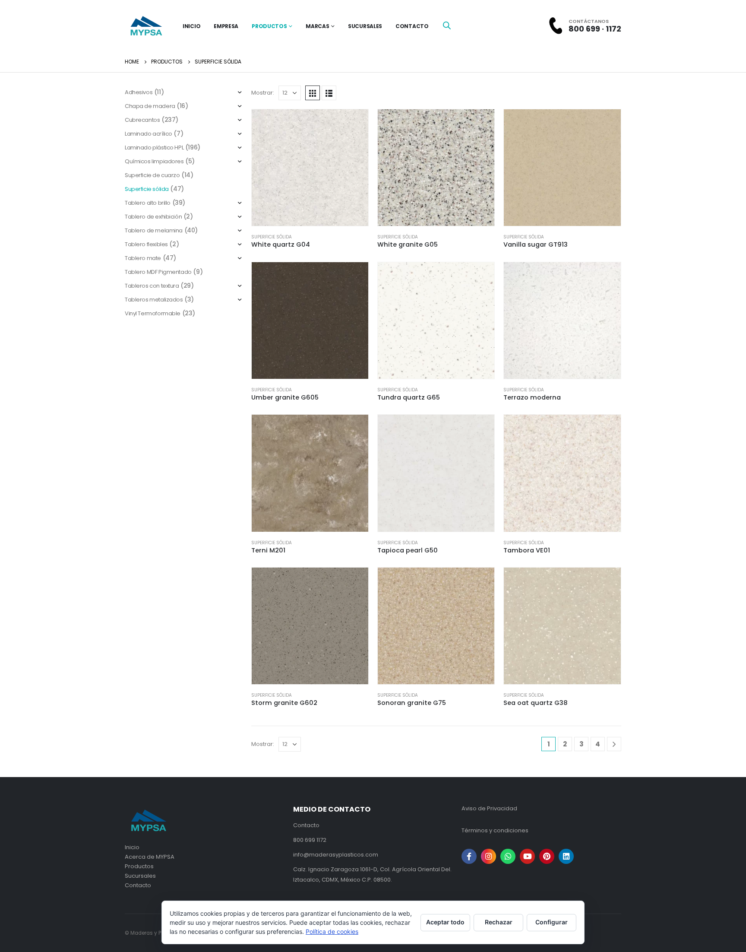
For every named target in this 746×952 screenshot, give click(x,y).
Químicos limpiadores (154, 161)
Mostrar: (262, 93)
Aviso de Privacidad (489, 808)
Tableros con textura (152, 286)
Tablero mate (143, 258)
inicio (191, 26)
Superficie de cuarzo (152, 175)
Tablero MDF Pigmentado (158, 272)
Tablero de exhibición (153, 217)
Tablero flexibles (146, 244)
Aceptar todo (445, 922)
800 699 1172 (309, 840)
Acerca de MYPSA (149, 857)
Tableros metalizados (154, 299)
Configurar (551, 922)
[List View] (329, 93)
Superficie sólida (271, 237)
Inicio (132, 847)
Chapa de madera (150, 106)
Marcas (317, 26)
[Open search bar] (447, 25)
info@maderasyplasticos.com (335, 854)
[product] (310, 167)
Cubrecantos (142, 120)
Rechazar (498, 922)
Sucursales (365, 26)
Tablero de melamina (154, 230)
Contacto (412, 26)
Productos (269, 26)
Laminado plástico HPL (154, 147)
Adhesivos (138, 92)
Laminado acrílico (148, 134)
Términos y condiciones (495, 830)
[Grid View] (312, 93)
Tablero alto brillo (148, 203)
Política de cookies (332, 931)
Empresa (226, 26)
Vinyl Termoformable (152, 313)
